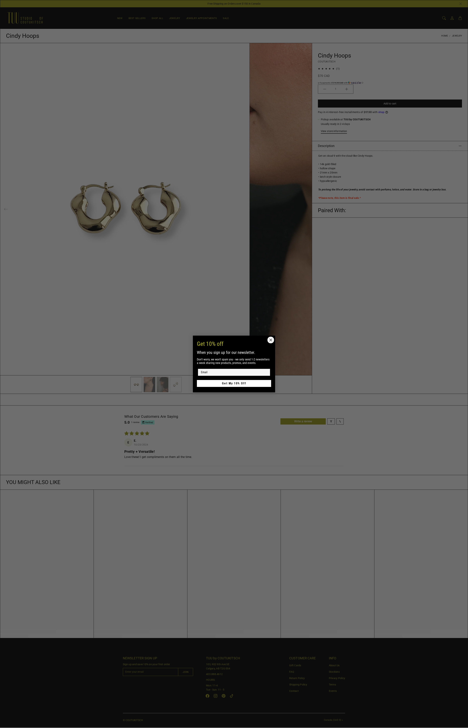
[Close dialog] (271, 340)
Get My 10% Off (234, 383)
